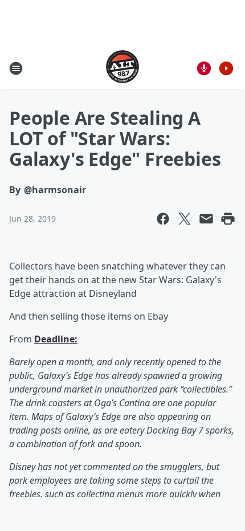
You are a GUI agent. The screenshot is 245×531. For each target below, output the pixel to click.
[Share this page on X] (185, 219)
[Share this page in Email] (206, 219)
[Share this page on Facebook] (163, 219)
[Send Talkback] (204, 68)
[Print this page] (228, 219)
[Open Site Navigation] (16, 68)
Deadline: (55, 339)
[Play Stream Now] (226, 68)
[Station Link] (122, 68)
